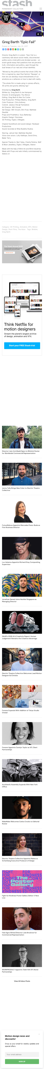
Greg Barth (16, 90)
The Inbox (21, 229)
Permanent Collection (12, 9)
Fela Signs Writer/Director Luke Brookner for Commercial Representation (19, 934)
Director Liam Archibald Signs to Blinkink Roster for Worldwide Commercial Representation (20, 452)
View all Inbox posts (22, 981)
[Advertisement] (22, 192)
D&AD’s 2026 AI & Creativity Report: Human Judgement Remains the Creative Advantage (19, 637)
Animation (23, 227)
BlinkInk (34, 229)
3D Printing (14, 227)
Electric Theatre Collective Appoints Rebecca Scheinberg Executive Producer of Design (20, 859)
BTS (29, 227)
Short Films (12, 229)
